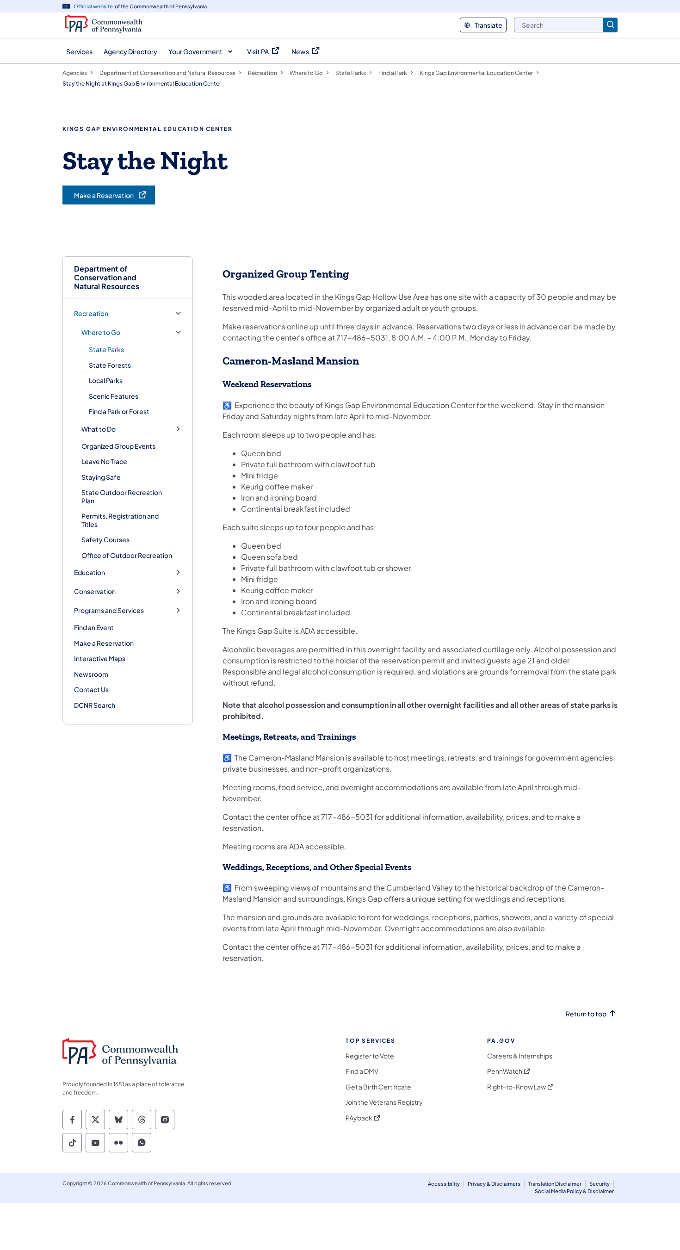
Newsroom (91, 674)
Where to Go (100, 332)
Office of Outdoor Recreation (126, 555)
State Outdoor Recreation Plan (121, 496)
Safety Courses (105, 539)
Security (599, 1184)
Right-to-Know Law (516, 1087)
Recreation (91, 313)
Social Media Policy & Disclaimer (574, 1191)
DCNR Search (94, 705)
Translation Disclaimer (554, 1184)
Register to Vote (370, 1056)
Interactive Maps (99, 658)
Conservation (95, 591)
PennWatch (504, 1071)
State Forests (110, 365)
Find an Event (94, 627)
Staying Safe (101, 477)
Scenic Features (113, 396)
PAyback (359, 1118)
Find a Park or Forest (119, 411)
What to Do (98, 429)
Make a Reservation (104, 643)
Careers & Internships (519, 1056)
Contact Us (91, 689)
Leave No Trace (104, 461)
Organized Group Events (118, 446)
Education (89, 572)
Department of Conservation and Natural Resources (106, 277)
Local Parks (106, 380)
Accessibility (444, 1184)
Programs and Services (109, 610)
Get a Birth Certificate (378, 1087)
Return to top (586, 1014)
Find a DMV (362, 1071)
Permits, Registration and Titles (120, 520)
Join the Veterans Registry (384, 1102)
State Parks (106, 349)
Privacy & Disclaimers (494, 1184)
